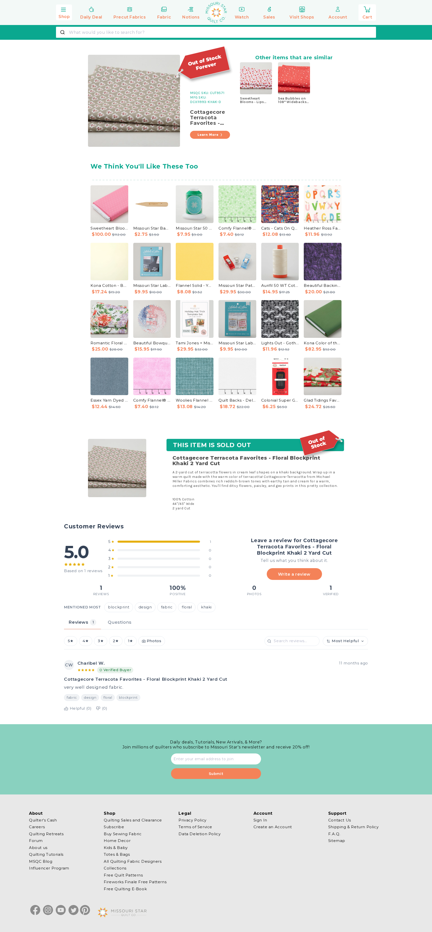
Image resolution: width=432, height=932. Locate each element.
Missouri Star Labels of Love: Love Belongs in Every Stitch (237, 343)
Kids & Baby (116, 847)
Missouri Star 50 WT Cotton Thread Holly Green (195, 228)
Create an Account (273, 826)
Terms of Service (195, 826)
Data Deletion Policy (199, 833)
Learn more (208, 135)
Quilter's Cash (43, 820)
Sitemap (336, 840)
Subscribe (114, 826)
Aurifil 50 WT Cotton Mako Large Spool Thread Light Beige (280, 285)
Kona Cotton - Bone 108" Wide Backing (109, 285)
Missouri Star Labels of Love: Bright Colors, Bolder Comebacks (152, 285)
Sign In (260, 820)
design (145, 607)
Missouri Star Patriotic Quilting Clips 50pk (237, 285)
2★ (116, 641)
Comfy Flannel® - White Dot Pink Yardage (152, 400)
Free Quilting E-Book (125, 888)
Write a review (294, 574)
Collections (115, 868)
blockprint (118, 607)
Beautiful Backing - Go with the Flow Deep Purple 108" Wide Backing (323, 285)
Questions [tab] (119, 622)
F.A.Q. (334, 833)
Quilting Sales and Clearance (133, 820)
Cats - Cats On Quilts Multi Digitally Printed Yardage (280, 228)
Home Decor (117, 840)
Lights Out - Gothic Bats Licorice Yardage (280, 343)
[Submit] (63, 32)
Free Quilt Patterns (123, 875)
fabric (167, 607)
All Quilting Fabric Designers (133, 861)
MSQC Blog (40, 861)
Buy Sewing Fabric (123, 833)
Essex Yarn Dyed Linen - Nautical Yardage (109, 400)
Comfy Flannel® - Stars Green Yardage (237, 228)
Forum (36, 840)
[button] (64, 12)
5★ (71, 641)
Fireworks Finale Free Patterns (135, 881)
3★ (101, 641)
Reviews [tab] (81, 622)
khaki (206, 607)
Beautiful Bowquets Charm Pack (152, 343)
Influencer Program (49, 868)
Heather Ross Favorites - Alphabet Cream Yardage (323, 228)
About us (38, 847)
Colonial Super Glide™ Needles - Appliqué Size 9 (280, 400)
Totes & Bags (117, 854)
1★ (130, 641)
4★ (85, 641)
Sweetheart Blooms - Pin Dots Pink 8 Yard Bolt (109, 228)
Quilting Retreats (46, 833)
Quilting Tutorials (46, 854)
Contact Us (339, 820)
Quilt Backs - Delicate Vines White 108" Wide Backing (237, 400)
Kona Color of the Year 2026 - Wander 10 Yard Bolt (323, 343)
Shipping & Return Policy (353, 826)
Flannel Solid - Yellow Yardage (195, 285)
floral (187, 607)
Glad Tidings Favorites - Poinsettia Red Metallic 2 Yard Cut (323, 400)
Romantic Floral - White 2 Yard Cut (109, 343)
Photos (154, 641)
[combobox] (216, 32)
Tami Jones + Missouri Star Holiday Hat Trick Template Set (195, 343)
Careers (37, 826)
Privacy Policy (192, 820)
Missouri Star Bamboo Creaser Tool (152, 228)
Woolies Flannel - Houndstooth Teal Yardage (195, 400)
